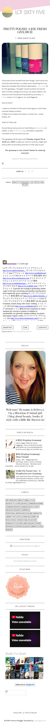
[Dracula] (17, 669)
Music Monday (17, 520)
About (20, 561)
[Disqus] (25, 226)
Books (24, 503)
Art (7, 500)
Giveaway (25, 182)
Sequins (31, 523)
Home (25, 327)
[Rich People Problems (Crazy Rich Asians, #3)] (8, 661)
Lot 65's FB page (19, 131)
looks (40, 526)
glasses (26, 526)
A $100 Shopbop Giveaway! (29, 440)
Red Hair (23, 523)
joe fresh (35, 182)
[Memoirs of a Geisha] (27, 676)
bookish (9, 526)
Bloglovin (15, 159)
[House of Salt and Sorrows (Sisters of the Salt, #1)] (13, 676)
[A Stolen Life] (22, 661)
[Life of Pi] (27, 669)
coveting (17, 526)
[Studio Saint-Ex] (23, 669)
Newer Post (7, 327)
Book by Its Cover (13, 503)
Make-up (35, 517)
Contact (33, 561)
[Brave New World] (18, 661)
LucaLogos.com (40, 721)
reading (9, 530)
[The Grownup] (8, 669)
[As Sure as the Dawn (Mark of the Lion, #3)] (37, 676)
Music (8, 520)
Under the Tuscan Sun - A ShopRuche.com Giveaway (29, 472)
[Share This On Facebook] (25, 171)
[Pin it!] (32, 171)
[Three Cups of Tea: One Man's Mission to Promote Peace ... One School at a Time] (32, 676)
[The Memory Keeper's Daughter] (18, 676)
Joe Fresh (41, 86)
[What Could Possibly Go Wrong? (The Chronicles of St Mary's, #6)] (22, 676)
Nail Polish (29, 520)
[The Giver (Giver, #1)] (8, 676)
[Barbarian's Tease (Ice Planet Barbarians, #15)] (27, 661)
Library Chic (11, 517)
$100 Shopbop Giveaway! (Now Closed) (28, 455)
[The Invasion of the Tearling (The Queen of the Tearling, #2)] (42, 661)
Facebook (28, 159)
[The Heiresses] (42, 669)
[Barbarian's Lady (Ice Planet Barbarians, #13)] (32, 669)
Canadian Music (27, 507)
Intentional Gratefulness (16, 513)
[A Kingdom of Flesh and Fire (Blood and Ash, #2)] (42, 676)
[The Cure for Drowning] (37, 669)
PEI (35, 520)
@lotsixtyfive (39, 128)
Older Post (42, 327)
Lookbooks (25, 517)
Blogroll (26, 561)
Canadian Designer (35, 503)
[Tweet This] (28, 171)
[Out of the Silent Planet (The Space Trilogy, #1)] (13, 669)
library (34, 526)
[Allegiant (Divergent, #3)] (13, 661)
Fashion (9, 510)
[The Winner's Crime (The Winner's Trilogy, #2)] (37, 661)
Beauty (16, 182)
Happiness (26, 510)
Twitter (21, 159)
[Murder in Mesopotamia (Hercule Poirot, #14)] (32, 661)
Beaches (13, 500)
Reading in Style (12, 523)
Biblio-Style (30, 500)
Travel (38, 523)
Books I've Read (15, 653)
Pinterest (35, 159)
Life (18, 517)
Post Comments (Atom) (22, 331)
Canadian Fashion (12, 507)
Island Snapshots (34, 513)
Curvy (36, 507)
